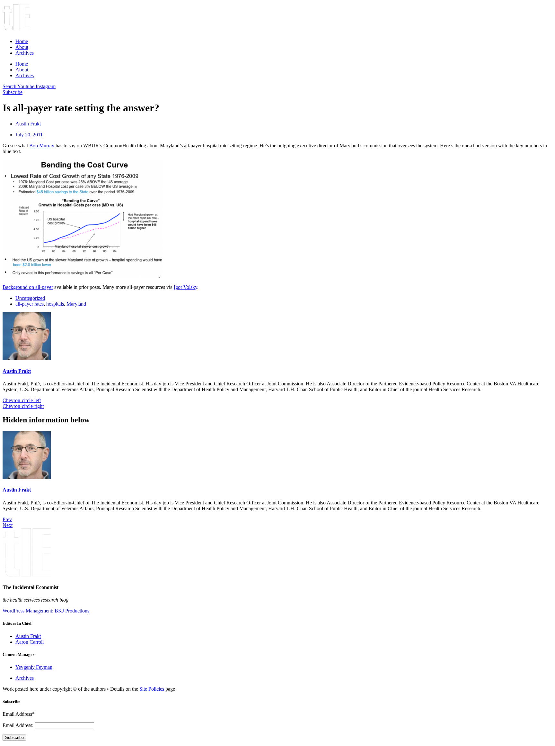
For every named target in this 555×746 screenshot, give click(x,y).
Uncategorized (30, 298)
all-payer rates (29, 304)
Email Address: (19, 725)
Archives (24, 53)
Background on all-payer (28, 287)
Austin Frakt (17, 371)
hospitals (55, 304)
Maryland (76, 304)
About (21, 47)
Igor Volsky (185, 287)
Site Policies (151, 689)
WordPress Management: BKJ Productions (46, 610)
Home (21, 41)
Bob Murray (41, 145)
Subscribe (14, 737)
